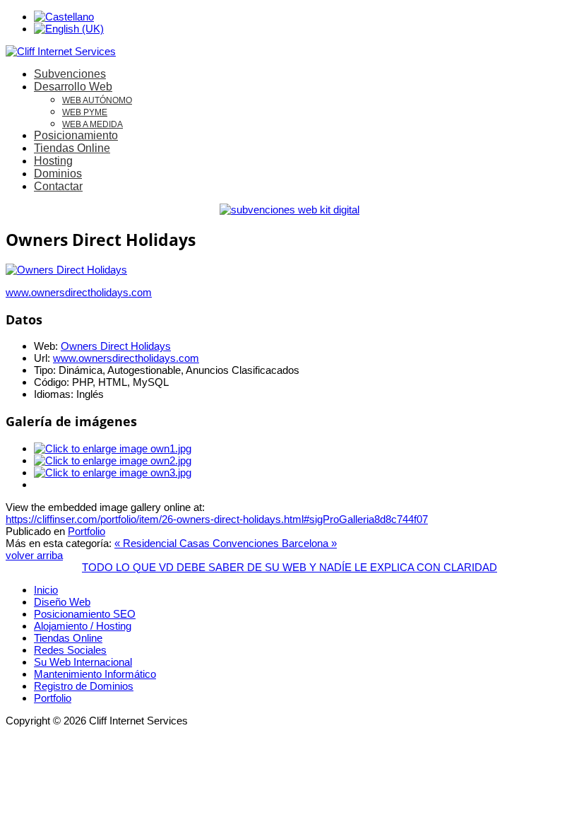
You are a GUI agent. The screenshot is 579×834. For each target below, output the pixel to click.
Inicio (46, 590)
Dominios (58, 174)
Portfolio (86, 531)
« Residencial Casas (163, 543)
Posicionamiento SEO (85, 614)
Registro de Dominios (83, 686)
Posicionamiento (76, 135)
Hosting (53, 161)
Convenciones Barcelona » (275, 543)
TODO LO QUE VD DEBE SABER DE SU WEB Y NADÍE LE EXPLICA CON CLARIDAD (289, 567)
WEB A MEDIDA (92, 124)
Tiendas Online (72, 148)
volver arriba (34, 555)
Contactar (58, 186)
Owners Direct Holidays (116, 346)
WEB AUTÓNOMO (97, 100)
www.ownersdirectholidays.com (79, 292)
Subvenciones (70, 74)
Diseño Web (62, 602)
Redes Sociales (70, 650)
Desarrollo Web (73, 87)
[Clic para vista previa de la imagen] (66, 270)
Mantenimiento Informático (95, 674)
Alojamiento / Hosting (82, 626)
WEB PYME (84, 112)
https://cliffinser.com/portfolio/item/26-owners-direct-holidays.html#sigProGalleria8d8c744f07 (217, 519)
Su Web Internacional (83, 662)
